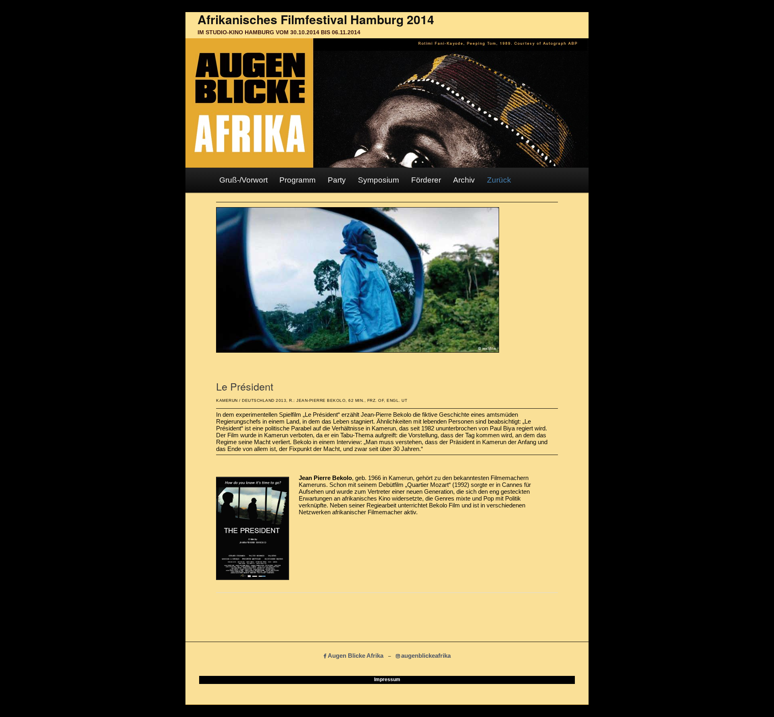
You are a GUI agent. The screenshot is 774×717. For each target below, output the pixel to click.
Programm (297, 180)
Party (337, 180)
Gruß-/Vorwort (243, 180)
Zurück (499, 180)
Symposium (378, 180)
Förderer (426, 180)
